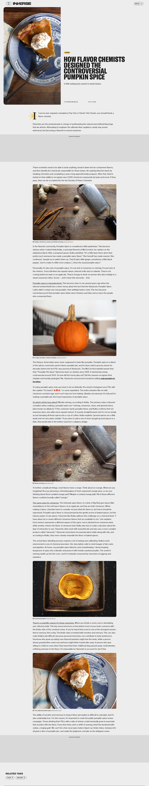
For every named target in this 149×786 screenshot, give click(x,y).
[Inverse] (22, 3)
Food (9, 778)
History (20, 778)
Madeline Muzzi (72, 102)
